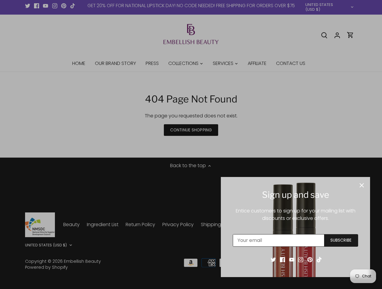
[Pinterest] (309, 259)
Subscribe (341, 240)
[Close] (361, 185)
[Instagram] (300, 259)
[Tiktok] (319, 259)
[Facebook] (282, 259)
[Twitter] (273, 259)
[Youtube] (291, 259)
